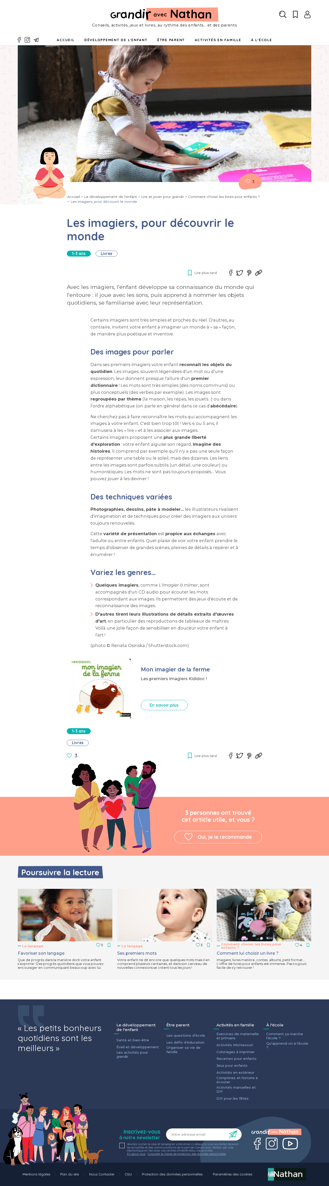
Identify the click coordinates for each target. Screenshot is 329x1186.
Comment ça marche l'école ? (284, 1036)
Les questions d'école (185, 1035)
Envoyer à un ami (36, 40)
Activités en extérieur (235, 1072)
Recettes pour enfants (236, 1058)
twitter (239, 273)
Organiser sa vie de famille (183, 1049)
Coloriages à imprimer (235, 1052)
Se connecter (307, 15)
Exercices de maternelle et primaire (237, 1036)
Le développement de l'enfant (110, 197)
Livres (106, 253)
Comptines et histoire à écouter (237, 1080)
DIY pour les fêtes (232, 1098)
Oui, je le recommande (225, 837)
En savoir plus (164, 705)
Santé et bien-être (132, 1040)
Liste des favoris (295, 15)
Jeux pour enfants (232, 1065)
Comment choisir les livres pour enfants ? (224, 197)
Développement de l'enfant (116, 40)
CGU (128, 1174)
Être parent (177, 1025)
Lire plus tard (248, 181)
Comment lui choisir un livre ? (248, 953)
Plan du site (69, 1174)
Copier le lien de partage (258, 273)
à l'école (261, 40)
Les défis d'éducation (185, 1042)
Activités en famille (218, 40)
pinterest (249, 273)
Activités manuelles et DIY (236, 1089)
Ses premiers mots (137, 953)
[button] (65, 915)
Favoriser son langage (41, 953)
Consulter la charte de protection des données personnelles (187, 1154)
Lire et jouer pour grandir (162, 197)
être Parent (171, 40)
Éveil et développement (137, 1047)
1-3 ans (79, 253)
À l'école (275, 1025)
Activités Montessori (234, 1045)
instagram (27, 40)
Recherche (283, 15)
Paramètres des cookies (232, 1174)
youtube (290, 1143)
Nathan (287, 1174)
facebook (19, 40)
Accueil (65, 40)
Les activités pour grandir (132, 1054)
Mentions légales (36, 1174)
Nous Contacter (102, 1174)
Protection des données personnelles (172, 1174)
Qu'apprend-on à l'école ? (287, 1045)
